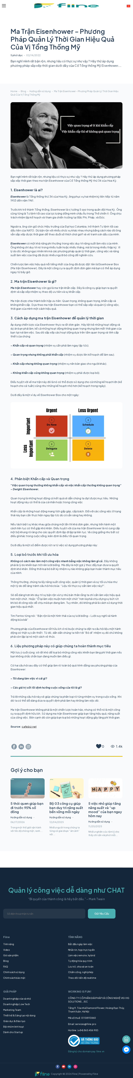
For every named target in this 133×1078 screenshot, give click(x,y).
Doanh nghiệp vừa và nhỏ (17, 998)
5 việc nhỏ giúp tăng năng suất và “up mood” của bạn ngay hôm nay (105, 809)
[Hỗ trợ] (126, 1049)
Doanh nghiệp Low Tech (16, 1004)
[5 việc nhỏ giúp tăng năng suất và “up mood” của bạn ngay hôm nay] (105, 788)
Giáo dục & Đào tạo (14, 1021)
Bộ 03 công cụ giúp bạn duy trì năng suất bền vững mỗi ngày (66, 807)
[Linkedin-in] (69, 1067)
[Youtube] (64, 1067)
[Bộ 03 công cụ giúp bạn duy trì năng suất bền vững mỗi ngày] (66, 788)
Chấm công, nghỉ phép (80, 972)
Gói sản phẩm (11, 955)
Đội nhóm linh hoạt (13, 1026)
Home (14, 91)
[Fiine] (66, 5)
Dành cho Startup (13, 1032)
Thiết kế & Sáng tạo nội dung (19, 1015)
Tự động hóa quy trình (80, 960)
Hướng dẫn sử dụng (40, 91)
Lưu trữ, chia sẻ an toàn (81, 966)
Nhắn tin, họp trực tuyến (81, 949)
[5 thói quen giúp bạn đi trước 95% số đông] (28, 788)
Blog (23, 91)
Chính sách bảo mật (14, 977)
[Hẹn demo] (126, 1039)
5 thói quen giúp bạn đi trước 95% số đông (27, 807)
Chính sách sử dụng (13, 972)
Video (6, 949)
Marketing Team (12, 1009)
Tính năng (8, 944)
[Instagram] (75, 1067)
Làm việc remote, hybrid (81, 955)
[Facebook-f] (58, 1067)
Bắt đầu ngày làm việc (80, 944)
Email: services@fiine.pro (82, 1024)
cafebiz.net (29, 726)
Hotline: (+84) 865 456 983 (83, 1030)
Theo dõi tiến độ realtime (82, 977)
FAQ (5, 966)
